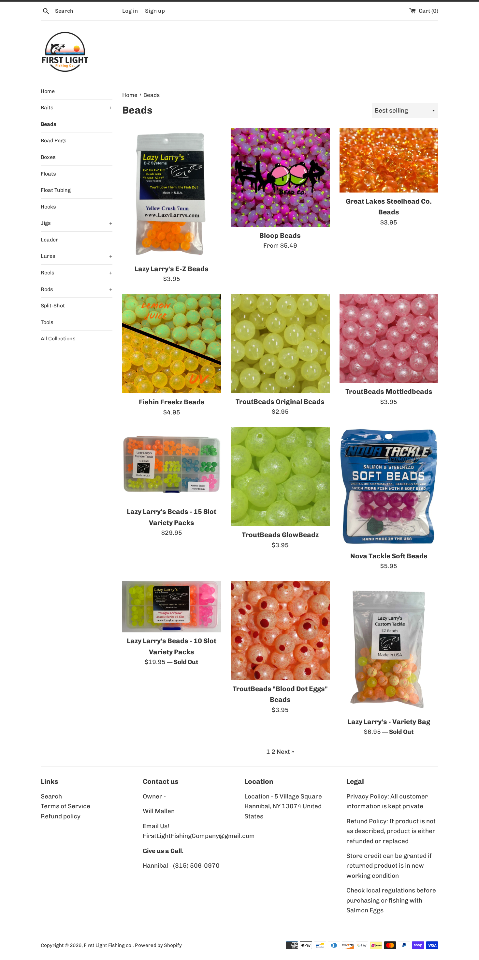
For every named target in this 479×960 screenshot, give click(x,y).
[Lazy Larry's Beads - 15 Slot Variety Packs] (171, 465)
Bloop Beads (280, 235)
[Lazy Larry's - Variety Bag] (389, 647)
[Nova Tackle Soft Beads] (389, 487)
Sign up (155, 11)
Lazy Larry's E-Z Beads (172, 269)
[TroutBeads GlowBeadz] (280, 476)
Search (51, 796)
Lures (76, 256)
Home (48, 91)
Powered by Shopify (158, 945)
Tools (47, 322)
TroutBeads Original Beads (280, 401)
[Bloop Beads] (280, 177)
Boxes (48, 157)
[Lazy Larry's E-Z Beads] (171, 194)
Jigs (76, 223)
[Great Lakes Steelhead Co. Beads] (389, 160)
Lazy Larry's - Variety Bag (389, 722)
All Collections (58, 338)
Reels (76, 273)
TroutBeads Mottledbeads (388, 391)
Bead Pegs (53, 140)
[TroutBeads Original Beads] (280, 343)
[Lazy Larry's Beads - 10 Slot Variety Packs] (171, 606)
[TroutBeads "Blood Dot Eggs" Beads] (280, 630)
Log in (130, 11)
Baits (76, 107)
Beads (48, 124)
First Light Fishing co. (108, 945)
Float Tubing (56, 190)
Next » (285, 751)
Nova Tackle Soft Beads (389, 556)
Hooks (48, 207)
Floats (48, 174)
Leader (49, 240)
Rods (76, 289)
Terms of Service (65, 806)
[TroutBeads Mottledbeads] (389, 338)
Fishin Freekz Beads (172, 402)
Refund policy (60, 816)
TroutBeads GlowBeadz (280, 535)
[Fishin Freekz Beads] (171, 344)
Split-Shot (53, 305)
